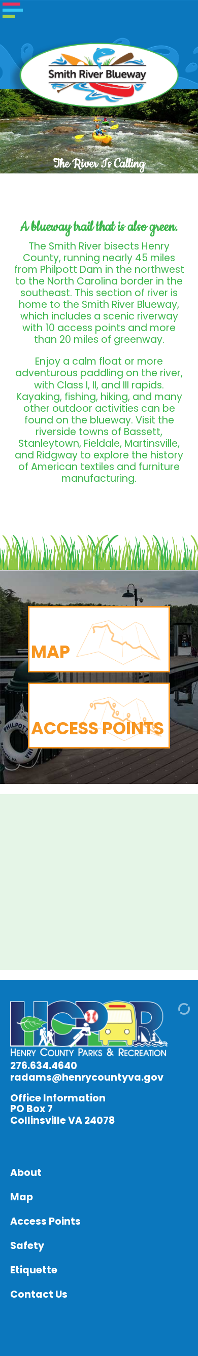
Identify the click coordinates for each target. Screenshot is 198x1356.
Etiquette (33, 1270)
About (26, 1173)
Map (21, 1197)
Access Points (45, 1221)
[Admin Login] (172, 1012)
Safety (27, 1246)
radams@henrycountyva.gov (86, 1077)
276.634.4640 (43, 1066)
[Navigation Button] (13, 10)
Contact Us (39, 1294)
